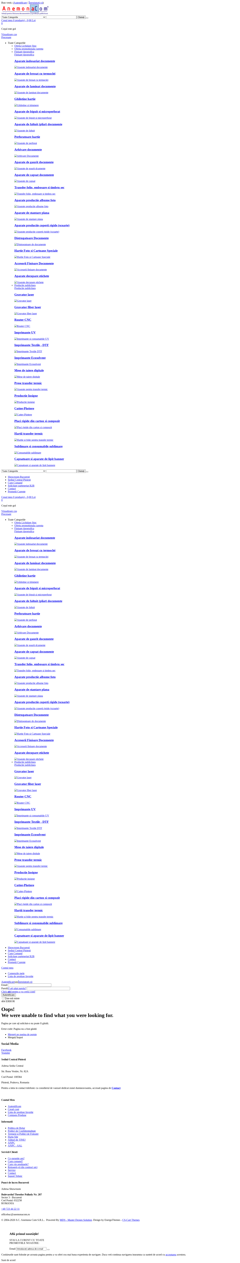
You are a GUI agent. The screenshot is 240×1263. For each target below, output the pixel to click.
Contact (12, 488)
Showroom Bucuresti (19, 476)
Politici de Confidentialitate (22, 1131)
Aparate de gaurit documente (34, 162)
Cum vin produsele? (18, 1164)
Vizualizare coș (9, 34)
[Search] (87, 17)
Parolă (4, 988)
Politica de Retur (16, 1128)
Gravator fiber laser (27, 307)
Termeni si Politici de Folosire (23, 1134)
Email (4, 985)
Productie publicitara (25, 288)
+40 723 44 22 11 (10, 1208)
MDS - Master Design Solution (76, 1220)
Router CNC (22, 319)
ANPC (11, 1142)
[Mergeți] (48, 1249)
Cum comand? (15, 1161)
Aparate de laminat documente (35, 86)
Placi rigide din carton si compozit (37, 421)
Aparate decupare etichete (31, 276)
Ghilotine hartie (24, 99)
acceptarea (171, 1254)
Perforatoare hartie (27, 137)
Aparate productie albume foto (35, 200)
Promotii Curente (16, 491)
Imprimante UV (25, 332)
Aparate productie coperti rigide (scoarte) (41, 225)
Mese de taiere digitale (29, 370)
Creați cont (13, 1109)
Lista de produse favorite (20, 976)
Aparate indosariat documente (34, 61)
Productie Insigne (26, 395)
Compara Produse (17, 1115)
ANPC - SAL (15, 1145)
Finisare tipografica (24, 54)
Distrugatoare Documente (31, 238)
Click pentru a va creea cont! (18, 991)
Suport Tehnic (15, 1176)
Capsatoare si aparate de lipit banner (39, 459)
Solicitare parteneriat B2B (21, 485)
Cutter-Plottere (24, 408)
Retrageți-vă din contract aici (22, 1167)
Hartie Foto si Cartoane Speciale (36, 250)
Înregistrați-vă (36, 2)
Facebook (6, 1050)
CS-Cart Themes (131, 1220)
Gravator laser (24, 294)
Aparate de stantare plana (31, 212)
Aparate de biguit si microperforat (37, 111)
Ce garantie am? (16, 1158)
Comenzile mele (16, 973)
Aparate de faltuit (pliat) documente (38, 124)
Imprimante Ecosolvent (30, 357)
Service (12, 1170)
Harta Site (13, 1136)
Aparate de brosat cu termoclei (34, 73)
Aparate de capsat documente (34, 175)
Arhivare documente (28, 149)
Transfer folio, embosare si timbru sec (39, 187)
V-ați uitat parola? (17, 988)
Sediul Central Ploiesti (19, 479)
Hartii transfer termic (28, 433)
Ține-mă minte (12, 998)
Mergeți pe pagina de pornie (22, 1034)
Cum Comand (15, 482)
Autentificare (20, 2)
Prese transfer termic (28, 383)
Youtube (5, 1052)
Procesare (6, 37)
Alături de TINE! (17, 1139)
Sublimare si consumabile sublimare (38, 446)
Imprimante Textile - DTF (31, 345)
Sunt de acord (8, 1260)
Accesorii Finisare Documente (34, 263)
